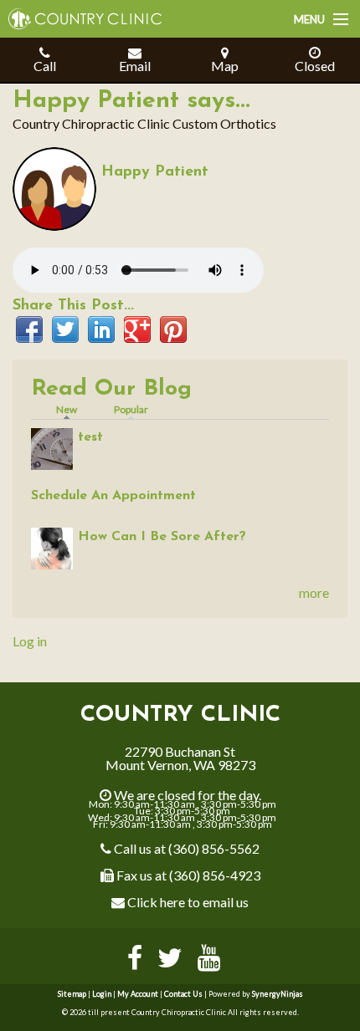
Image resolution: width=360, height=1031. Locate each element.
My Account (137, 993)
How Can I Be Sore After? (162, 537)
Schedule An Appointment (113, 496)
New (70, 409)
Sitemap (72, 993)
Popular (131, 409)
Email (135, 66)
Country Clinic (180, 715)
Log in (30, 641)
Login (101, 993)
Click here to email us (187, 902)
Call (44, 66)
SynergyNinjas (277, 993)
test (90, 437)
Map (225, 66)
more (314, 592)
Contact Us (183, 993)
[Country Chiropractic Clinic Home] (81, 13)
